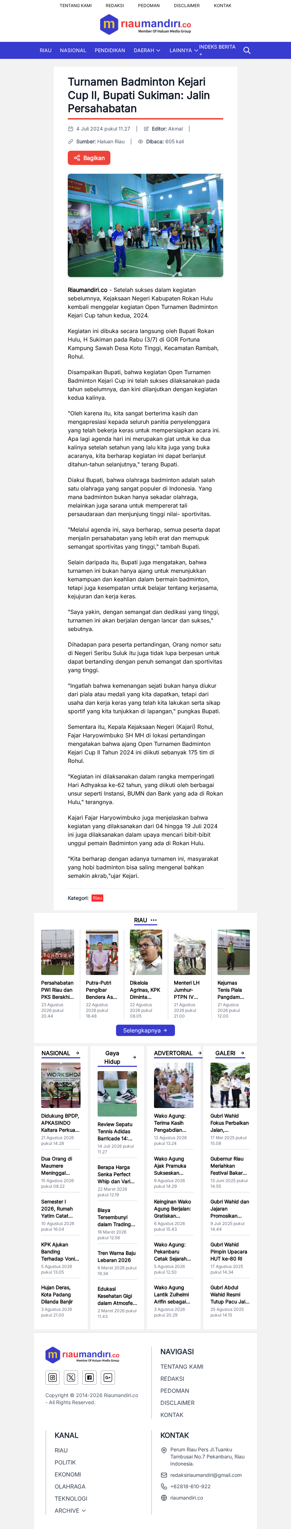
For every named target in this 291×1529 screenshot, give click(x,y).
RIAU (45, 50)
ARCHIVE (67, 1510)
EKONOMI (68, 1474)
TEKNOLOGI (71, 1498)
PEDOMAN (149, 3)
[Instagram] (52, 1377)
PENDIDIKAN (110, 50)
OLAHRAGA (70, 1486)
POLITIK (65, 1462)
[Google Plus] (108, 1377)
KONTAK (222, 3)
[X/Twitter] (71, 1377)
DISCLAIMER (187, 3)
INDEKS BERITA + (217, 50)
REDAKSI (115, 3)
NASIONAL (73, 50)
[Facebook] (89, 1377)
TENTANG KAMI (76, 3)
